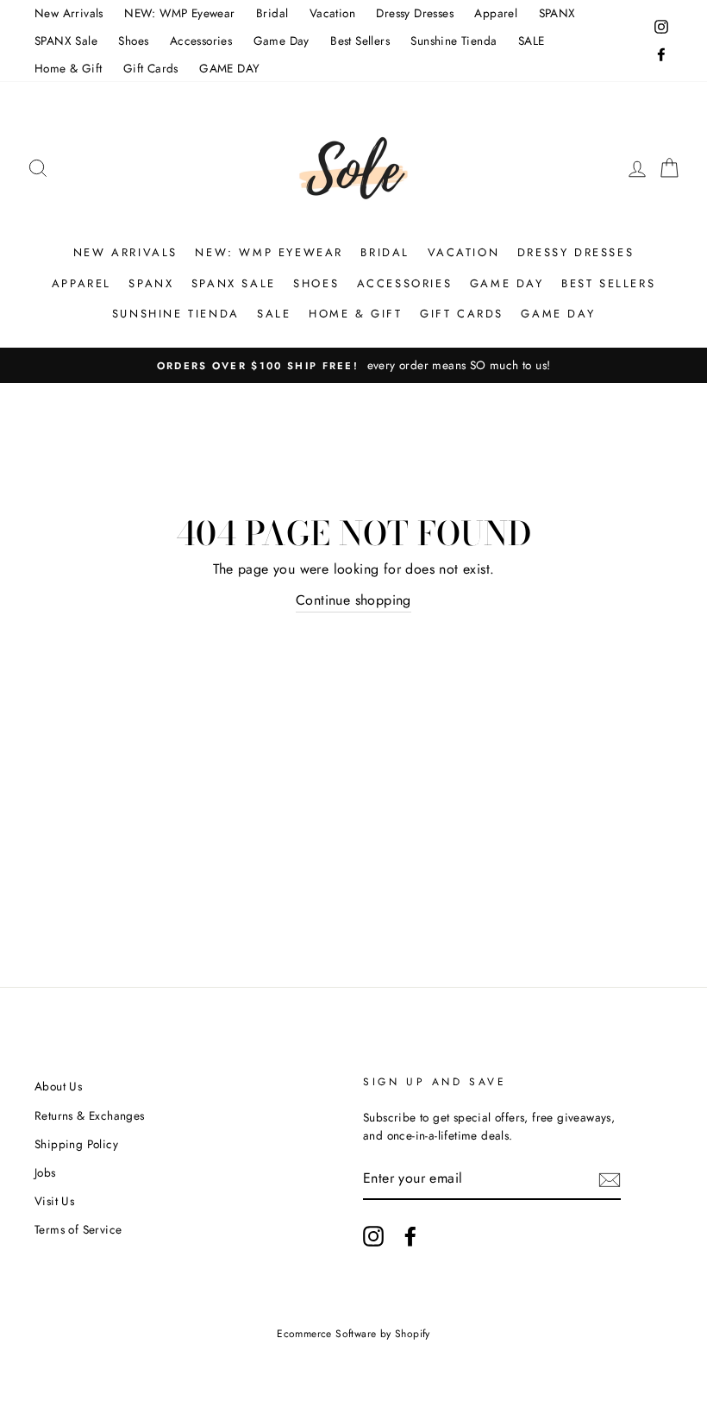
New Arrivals (68, 13)
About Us (58, 1086)
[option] (353, 365)
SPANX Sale (65, 40)
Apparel (495, 13)
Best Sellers (360, 40)
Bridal (272, 13)
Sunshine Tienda (453, 40)
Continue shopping (353, 600)
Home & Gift (68, 68)
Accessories (201, 40)
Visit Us (54, 1200)
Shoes (133, 40)
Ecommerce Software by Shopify (353, 1333)
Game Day (281, 40)
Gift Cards (150, 68)
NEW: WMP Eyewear (179, 13)
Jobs (45, 1172)
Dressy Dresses (415, 13)
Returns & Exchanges (89, 1115)
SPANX (557, 13)
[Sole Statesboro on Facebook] (410, 1236)
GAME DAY (229, 68)
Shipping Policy (76, 1144)
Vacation (332, 13)
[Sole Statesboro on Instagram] (373, 1236)
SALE (531, 40)
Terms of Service (78, 1229)
